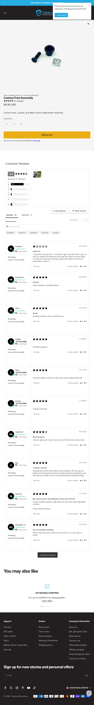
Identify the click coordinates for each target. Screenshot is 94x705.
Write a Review (80, 211)
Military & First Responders (16, 645)
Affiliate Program (76, 649)
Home (6, 95)
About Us (73, 627)
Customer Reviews (77, 658)
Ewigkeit (10, 233)
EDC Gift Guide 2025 (78, 631)
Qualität (33, 233)
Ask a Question (60, 211)
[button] (81, 266)
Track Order (44, 631)
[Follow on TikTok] (34, 687)
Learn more (61, 15)
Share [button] (38, 266)
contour (44, 233)
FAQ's (6, 640)
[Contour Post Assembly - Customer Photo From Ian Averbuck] (37, 174)
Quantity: (8, 118)
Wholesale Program (78, 645)
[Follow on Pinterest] (22, 687)
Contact (7, 627)
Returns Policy (45, 636)
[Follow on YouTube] (28, 687)
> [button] (47, 555)
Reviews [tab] (10, 215)
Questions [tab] (25, 215)
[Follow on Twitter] (11, 687)
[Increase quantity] (21, 124)
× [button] (89, 4)
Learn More (47, 601)
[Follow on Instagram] (16, 687)
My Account (44, 627)
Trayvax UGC (74, 640)
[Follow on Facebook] (5, 687)
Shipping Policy (46, 645)
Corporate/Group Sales (79, 654)
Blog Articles (74, 636)
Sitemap (7, 649)
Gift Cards (8, 631)
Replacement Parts (15, 95)
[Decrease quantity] (7, 124)
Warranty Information (48, 640)
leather (56, 233)
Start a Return (10, 636)
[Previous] (4, 3)
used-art (22, 233)
